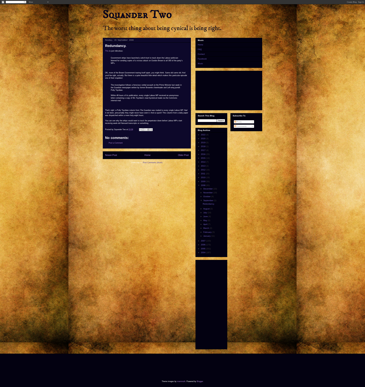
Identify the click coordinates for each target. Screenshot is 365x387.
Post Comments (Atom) (152, 162)
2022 (203, 135)
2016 (203, 154)
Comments (241, 126)
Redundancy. (209, 204)
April (205, 224)
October (207, 196)
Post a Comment (116, 143)
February (207, 232)
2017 (203, 150)
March (206, 228)
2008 (203, 185)
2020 (203, 138)
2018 (203, 146)
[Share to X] (145, 129)
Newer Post (111, 155)
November (208, 192)
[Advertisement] (154, 364)
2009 (203, 181)
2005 (203, 248)
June (205, 216)
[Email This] (140, 129)
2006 (203, 244)
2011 (203, 173)
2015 (203, 158)
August (206, 209)
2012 (203, 170)
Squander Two (137, 14)
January (207, 236)
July (205, 212)
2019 (203, 142)
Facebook (202, 59)
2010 (203, 177)
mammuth (181, 381)
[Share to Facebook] (148, 129)
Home (147, 155)
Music (200, 63)
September (208, 200)
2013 (203, 166)
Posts (239, 122)
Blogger (200, 381)
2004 (203, 252)
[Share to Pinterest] (151, 129)
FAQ (200, 49)
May (205, 220)
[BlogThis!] (143, 129)
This (107, 51)
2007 (203, 241)
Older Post (183, 155)
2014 (203, 162)
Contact (201, 54)
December (208, 189)
